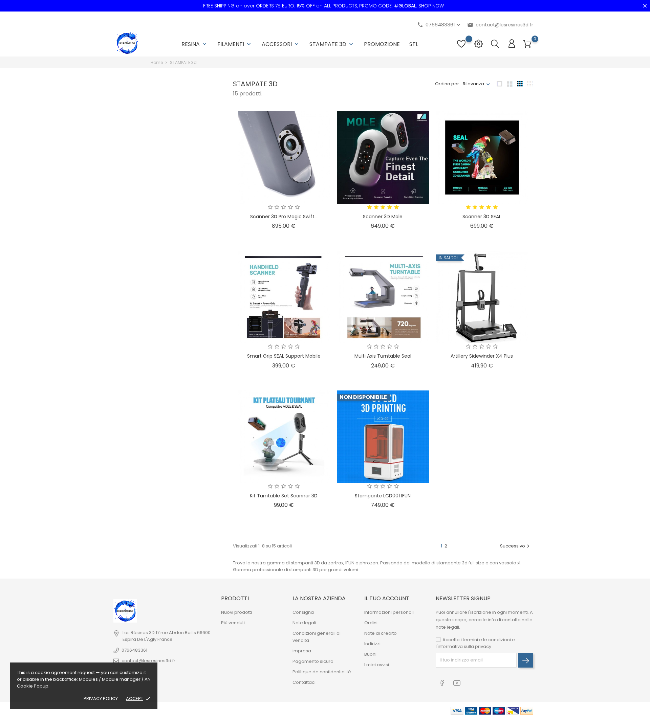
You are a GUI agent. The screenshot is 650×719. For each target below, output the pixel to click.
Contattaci (304, 682)
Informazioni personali (389, 612)
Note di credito (380, 633)
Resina (194, 44)
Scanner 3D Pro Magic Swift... (284, 216)
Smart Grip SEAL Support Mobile (284, 356)
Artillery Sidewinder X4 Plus (482, 356)
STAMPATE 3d (331, 44)
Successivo (515, 546)
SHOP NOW (431, 5)
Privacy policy (101, 698)
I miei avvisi (376, 664)
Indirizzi (372, 644)
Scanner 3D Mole (383, 216)
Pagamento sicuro (312, 661)
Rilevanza (473, 84)
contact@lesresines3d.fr (500, 24)
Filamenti (234, 44)
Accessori (281, 44)
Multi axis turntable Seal (382, 356)
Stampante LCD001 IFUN (383, 495)
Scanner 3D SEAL (481, 216)
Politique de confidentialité (321, 672)
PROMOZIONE (382, 44)
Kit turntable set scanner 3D (284, 495)
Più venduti (233, 623)
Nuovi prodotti (236, 612)
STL (413, 44)
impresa (301, 651)
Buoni (370, 654)
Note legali (304, 623)
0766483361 (134, 650)
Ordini (370, 623)
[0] (527, 44)
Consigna (303, 612)
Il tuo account (386, 598)
